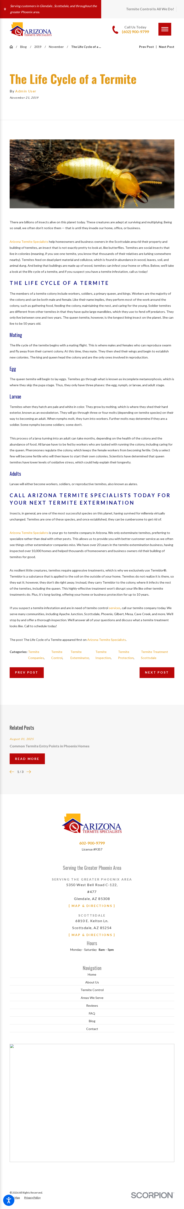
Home (92, 974)
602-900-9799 (92, 843)
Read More (27, 759)
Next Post (157, 672)
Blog (23, 47)
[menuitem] (92, 975)
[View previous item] (12, 772)
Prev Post (26, 672)
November (56, 47)
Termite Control (92, 990)
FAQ (92, 1013)
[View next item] (28, 772)
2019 (38, 47)
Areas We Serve (92, 998)
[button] (8, 1200)
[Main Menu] (164, 29)
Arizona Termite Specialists (29, 241)
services (114, 608)
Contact (92, 1029)
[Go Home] (13, 46)
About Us (92, 982)
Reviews (92, 1005)
